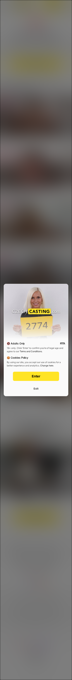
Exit (36, 388)
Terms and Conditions (31, 351)
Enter (36, 376)
